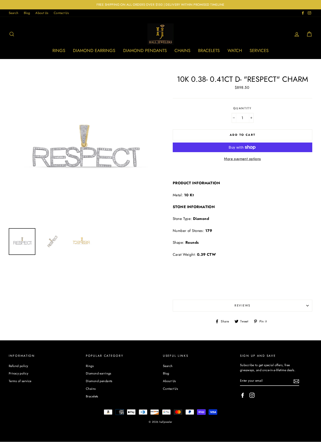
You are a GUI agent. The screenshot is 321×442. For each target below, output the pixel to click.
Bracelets (209, 50)
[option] (160, 4)
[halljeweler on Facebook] (242, 395)
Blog (27, 13)
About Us (41, 13)
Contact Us (61, 13)
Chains (182, 50)
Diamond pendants (145, 50)
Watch (235, 50)
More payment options (242, 158)
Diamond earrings (94, 50)
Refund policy (18, 366)
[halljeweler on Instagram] (252, 395)
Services (259, 50)
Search (14, 13)
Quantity (242, 108)
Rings (58, 50)
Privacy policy (18, 373)
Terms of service (20, 381)
